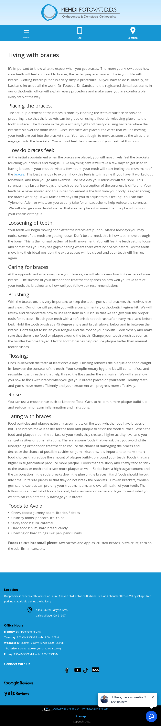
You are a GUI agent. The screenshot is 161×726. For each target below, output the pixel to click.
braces (19, 174)
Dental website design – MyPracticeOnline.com (80, 708)
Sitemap (80, 716)
